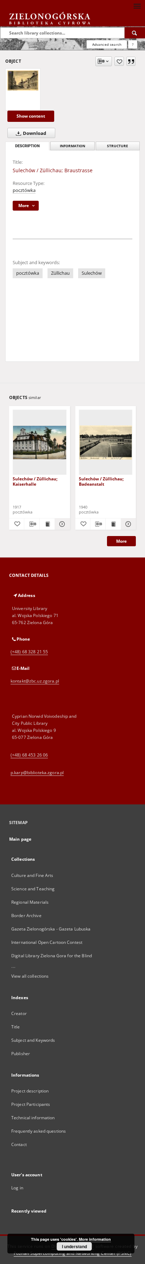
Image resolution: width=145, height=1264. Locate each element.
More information (95, 1239)
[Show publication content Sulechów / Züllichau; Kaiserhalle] (47, 524)
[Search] (135, 32)
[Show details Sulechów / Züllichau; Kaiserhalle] (61, 524)
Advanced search (106, 44)
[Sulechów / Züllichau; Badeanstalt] (105, 442)
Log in (17, 1188)
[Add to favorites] (119, 61)
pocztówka (24, 190)
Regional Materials (30, 902)
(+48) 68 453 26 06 (29, 755)
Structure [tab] (117, 146)
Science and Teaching (33, 889)
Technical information (33, 1118)
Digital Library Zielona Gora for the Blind (51, 956)
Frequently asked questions (38, 1131)
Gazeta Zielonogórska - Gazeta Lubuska (50, 929)
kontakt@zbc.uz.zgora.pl (35, 681)
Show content (31, 116)
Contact (19, 1144)
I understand (74, 1246)
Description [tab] (27, 146)
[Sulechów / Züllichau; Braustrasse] (22, 80)
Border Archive (26, 916)
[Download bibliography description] (31, 524)
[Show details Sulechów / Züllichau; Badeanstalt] (127, 524)
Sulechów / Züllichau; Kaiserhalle (35, 481)
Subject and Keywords (33, 1040)
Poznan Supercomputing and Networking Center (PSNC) (73, 1253)
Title (15, 1027)
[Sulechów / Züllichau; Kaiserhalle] (39, 442)
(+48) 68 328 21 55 (29, 652)
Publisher (20, 1054)
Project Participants (30, 1104)
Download (34, 133)
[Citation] (130, 61)
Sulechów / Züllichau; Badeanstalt (101, 481)
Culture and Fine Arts (32, 875)
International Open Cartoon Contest (46, 942)
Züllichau (60, 273)
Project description (30, 1091)
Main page (20, 839)
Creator (19, 1013)
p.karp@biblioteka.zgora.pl (37, 773)
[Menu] (137, 5)
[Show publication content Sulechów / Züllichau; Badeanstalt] (113, 524)
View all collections (30, 976)
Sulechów (92, 273)
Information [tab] (72, 146)
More (121, 541)
